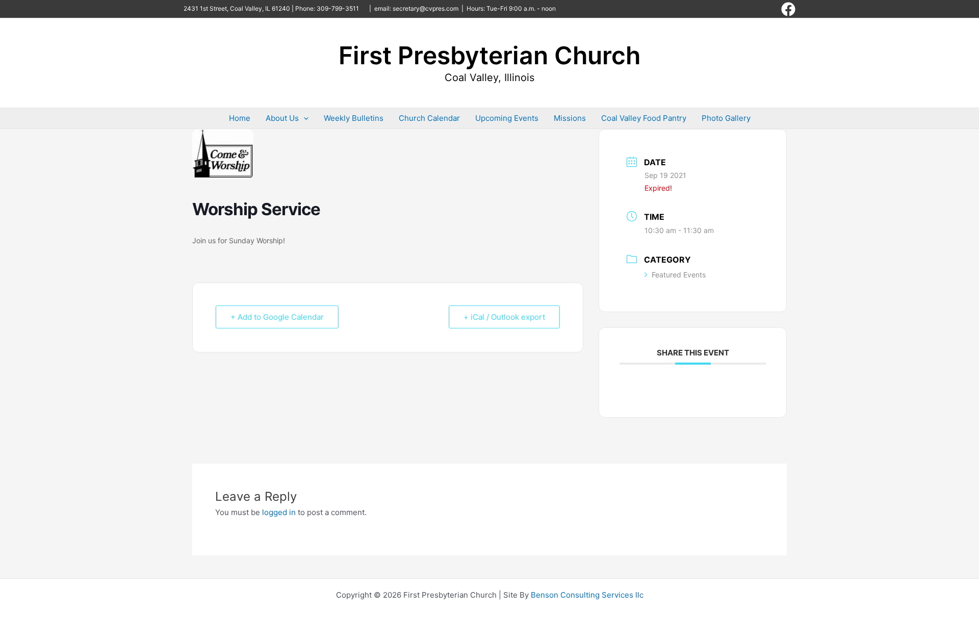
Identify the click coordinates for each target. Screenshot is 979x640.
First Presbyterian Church (489, 55)
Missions (570, 118)
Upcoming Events (506, 118)
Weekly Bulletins (353, 118)
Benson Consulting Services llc (587, 595)
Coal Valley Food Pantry (643, 118)
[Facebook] (788, 9)
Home (239, 118)
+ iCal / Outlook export (504, 317)
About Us (282, 118)
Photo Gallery (726, 118)
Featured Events (679, 274)
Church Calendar (429, 118)
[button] (303, 118)
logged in (279, 512)
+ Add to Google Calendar (277, 317)
